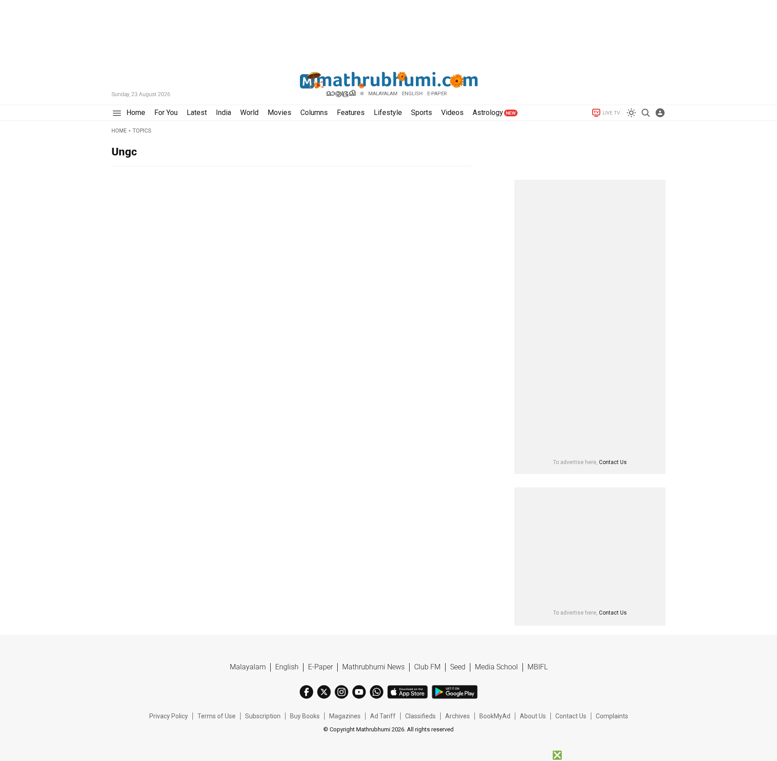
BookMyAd (494, 716)
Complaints (612, 716)
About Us (533, 716)
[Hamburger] (117, 113)
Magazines (345, 716)
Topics (142, 130)
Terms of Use (216, 716)
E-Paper (320, 667)
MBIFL (537, 667)
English (287, 667)
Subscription (263, 716)
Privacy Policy (168, 716)
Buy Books (305, 716)
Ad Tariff (383, 716)
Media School (496, 667)
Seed (457, 667)
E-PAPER (437, 94)
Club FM (427, 667)
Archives (457, 716)
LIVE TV (611, 113)
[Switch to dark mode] (631, 112)
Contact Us (613, 462)
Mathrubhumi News (373, 667)
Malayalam (382, 94)
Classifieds (420, 716)
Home (119, 130)
